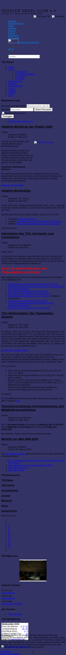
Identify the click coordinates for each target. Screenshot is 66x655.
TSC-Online (8, 485)
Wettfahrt (12, 91)
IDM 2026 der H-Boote (12, 604)
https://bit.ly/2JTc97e (27, 219)
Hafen (4, 505)
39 (27, 629)
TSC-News (7, 480)
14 (9, 544)
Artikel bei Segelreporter (12, 185)
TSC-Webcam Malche (25, 74)
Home (11, 67)
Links (10, 95)
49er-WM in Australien (15, 454)
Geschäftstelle (9, 490)
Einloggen (7, 116)
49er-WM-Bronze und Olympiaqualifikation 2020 (30, 465)
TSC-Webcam (21, 72)
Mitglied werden (15, 86)
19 (27, 626)
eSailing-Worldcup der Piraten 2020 (26, 126)
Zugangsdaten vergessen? (20, 121)
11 (9, 537)
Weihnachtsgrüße (16, 470)
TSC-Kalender (14, 614)
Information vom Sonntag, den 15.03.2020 (27, 301)
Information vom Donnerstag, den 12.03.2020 (29, 308)
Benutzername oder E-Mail (13, 106)
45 (23, 629)
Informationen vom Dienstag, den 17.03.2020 (29, 296)
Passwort (5, 109)
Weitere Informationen (10, 654)
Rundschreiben (15, 81)
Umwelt (11, 93)
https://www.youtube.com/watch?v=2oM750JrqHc (39, 221)
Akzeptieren (5, 651)
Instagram (19, 79)
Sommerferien (8, 593)
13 (9, 541)
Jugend (11, 88)
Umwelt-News (9, 510)
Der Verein (13, 83)
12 (9, 539)
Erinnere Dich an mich (15, 113)
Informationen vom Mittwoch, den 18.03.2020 (28, 293)
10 (9, 534)
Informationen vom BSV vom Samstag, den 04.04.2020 (33, 284)
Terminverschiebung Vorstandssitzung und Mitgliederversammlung (32, 408)
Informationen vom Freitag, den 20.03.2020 (28, 291)
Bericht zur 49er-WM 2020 (19, 439)
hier (18, 401)
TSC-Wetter (20, 76)
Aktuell (11, 69)
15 (9, 546)
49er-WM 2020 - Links (18, 468)
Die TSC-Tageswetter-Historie (15, 350)
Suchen (4, 56)
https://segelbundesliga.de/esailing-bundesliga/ (38, 224)
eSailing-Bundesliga (15, 190)
